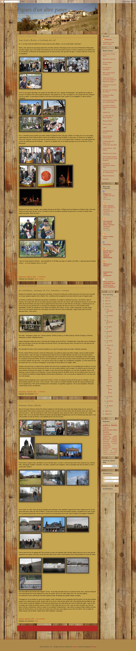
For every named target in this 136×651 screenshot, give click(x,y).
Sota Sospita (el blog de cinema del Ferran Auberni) (110, 158)
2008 (107, 414)
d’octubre (110, 315)
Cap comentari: (41, 619)
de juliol (109, 331)
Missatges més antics (88, 628)
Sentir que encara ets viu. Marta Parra (110, 171)
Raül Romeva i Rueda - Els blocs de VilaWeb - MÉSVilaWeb (108, 254)
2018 (107, 298)
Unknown (108, 39)
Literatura (105, 450)
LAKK (104, 127)
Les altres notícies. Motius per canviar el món (110, 107)
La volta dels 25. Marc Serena (108, 116)
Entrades (108, 478)
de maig (109, 340)
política (106, 425)
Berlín (36, 279)
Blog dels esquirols (109, 59)
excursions (107, 434)
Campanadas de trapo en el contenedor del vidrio (110, 143)
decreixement (107, 447)
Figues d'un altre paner (42, 9)
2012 (107, 301)
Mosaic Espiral (108, 121)
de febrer (110, 401)
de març (109, 396)
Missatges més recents (27, 628)
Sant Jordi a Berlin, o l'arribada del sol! (37, 40)
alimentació (106, 443)
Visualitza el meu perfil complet (108, 43)
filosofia (114, 449)
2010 (107, 306)
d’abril (109, 345)
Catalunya (106, 436)
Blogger (94, 647)
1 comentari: (42, 391)
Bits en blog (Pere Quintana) (109, 73)
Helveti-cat (106, 112)
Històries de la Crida (109, 153)
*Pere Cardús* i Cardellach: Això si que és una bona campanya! (109, 284)
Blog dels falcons (108, 176)
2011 (107, 304)
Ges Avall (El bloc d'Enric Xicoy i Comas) (108, 222)
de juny (109, 336)
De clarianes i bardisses (107, 68)
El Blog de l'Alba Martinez (108, 96)
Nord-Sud (106, 440)
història (105, 438)
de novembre (109, 310)
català (115, 436)
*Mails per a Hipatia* (107, 264)
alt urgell (113, 450)
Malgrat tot (107, 194)
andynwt (74, 647)
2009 (107, 411)
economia (106, 449)
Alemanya (106, 441)
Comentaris (109, 481)
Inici (58, 628)
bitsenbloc (107, 244)
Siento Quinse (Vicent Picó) (107, 137)
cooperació (105, 454)
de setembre (109, 321)
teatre (114, 454)
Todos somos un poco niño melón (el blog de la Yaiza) (109, 79)
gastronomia (108, 430)
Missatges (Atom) (62, 634)
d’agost (109, 327)
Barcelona (114, 441)
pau (110, 438)
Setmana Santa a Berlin (30, 405)
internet (111, 454)
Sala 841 (106, 179)
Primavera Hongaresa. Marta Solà (109, 165)
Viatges (114, 440)
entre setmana (108, 206)
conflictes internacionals (110, 452)
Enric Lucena (107, 124)
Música (114, 438)
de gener (110, 406)
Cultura (41, 279)
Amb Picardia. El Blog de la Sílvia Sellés (110, 101)
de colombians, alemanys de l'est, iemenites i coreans (44, 290)
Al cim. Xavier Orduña (107, 63)
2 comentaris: (42, 277)
